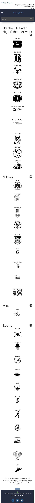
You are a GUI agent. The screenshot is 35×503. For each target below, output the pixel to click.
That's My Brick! (19, 495)
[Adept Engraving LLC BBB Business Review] (17, 492)
